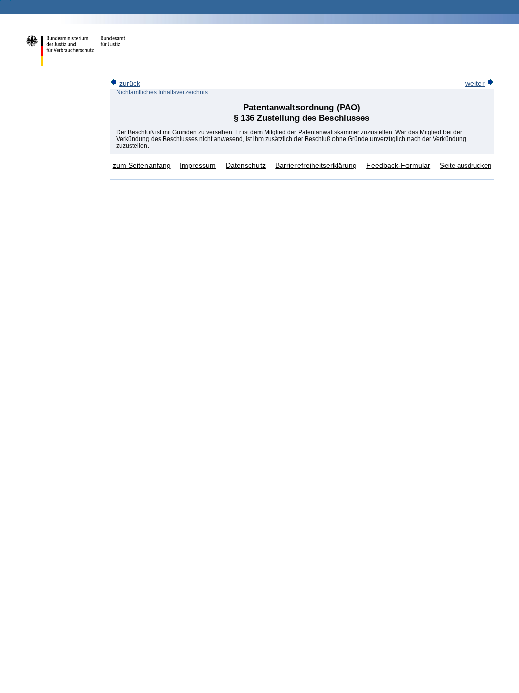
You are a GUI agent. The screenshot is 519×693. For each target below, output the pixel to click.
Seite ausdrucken (465, 165)
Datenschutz (246, 165)
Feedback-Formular (398, 165)
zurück (129, 83)
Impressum (198, 165)
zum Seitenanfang (142, 165)
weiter (475, 83)
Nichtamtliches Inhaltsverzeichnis (162, 92)
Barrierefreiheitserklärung (316, 165)
